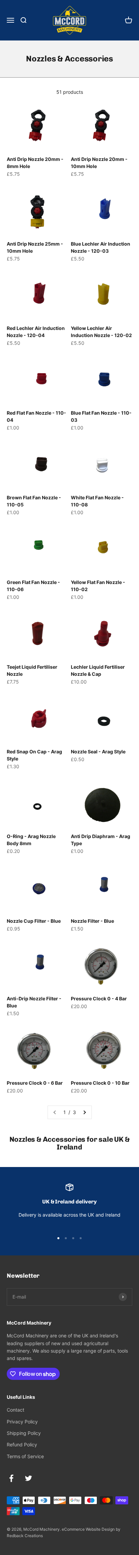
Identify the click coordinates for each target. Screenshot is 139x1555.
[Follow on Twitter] (28, 1478)
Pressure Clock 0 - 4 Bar (99, 998)
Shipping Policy (24, 1433)
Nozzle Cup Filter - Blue (34, 921)
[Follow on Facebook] (11, 1478)
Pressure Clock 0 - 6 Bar (35, 1083)
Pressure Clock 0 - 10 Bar (100, 1083)
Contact (15, 1410)
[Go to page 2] (84, 1112)
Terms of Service (25, 1456)
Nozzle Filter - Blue (92, 921)
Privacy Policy (22, 1421)
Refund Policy (22, 1444)
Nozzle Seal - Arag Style (98, 751)
